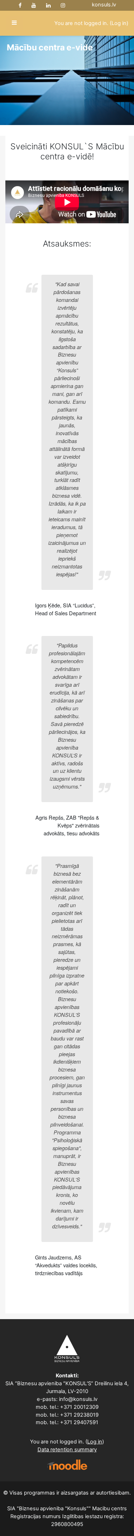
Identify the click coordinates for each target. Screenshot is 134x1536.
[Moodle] (67, 1465)
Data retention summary (67, 1449)
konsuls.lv (104, 4)
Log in (118, 23)
